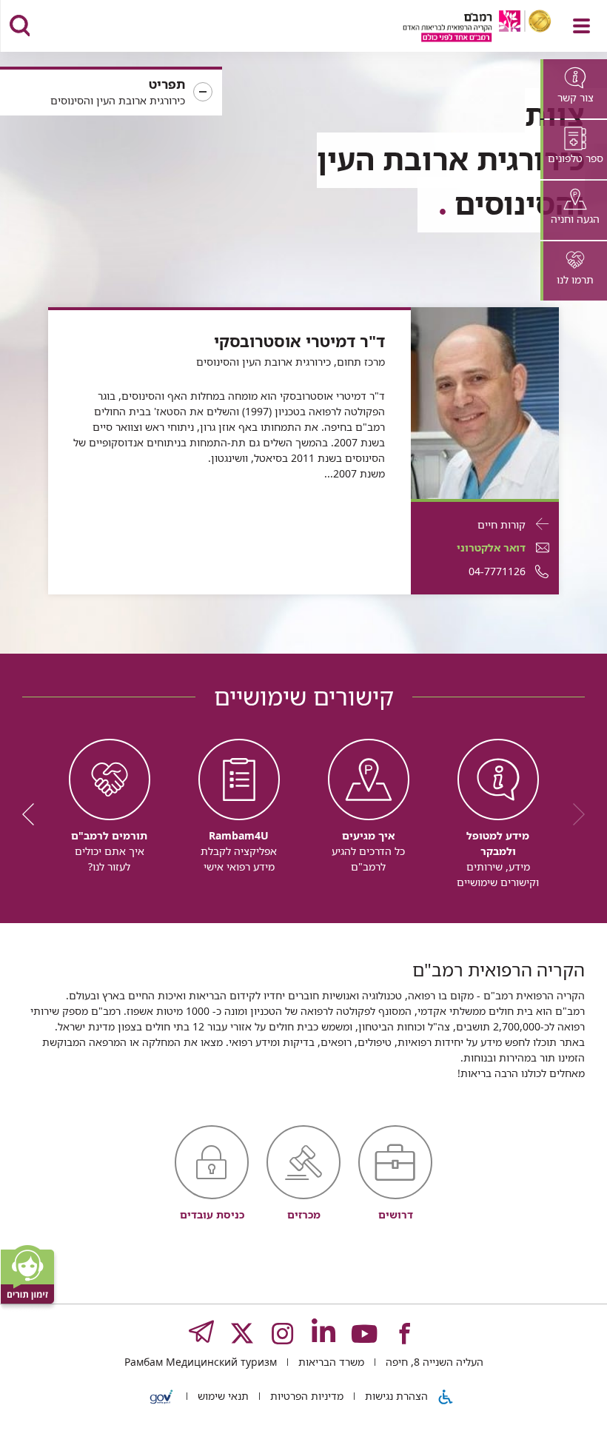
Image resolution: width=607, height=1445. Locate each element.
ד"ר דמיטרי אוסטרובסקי (299, 341)
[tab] (573, 88)
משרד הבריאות (329, 1362)
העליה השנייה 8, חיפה (433, 1362)
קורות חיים (501, 524)
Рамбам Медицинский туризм (200, 1362)
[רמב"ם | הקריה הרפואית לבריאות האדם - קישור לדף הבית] (458, 27)
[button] (111, 92)
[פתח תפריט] (581, 26)
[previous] (573, 814)
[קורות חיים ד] (485, 402)
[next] (33, 814)
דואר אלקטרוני (491, 547)
